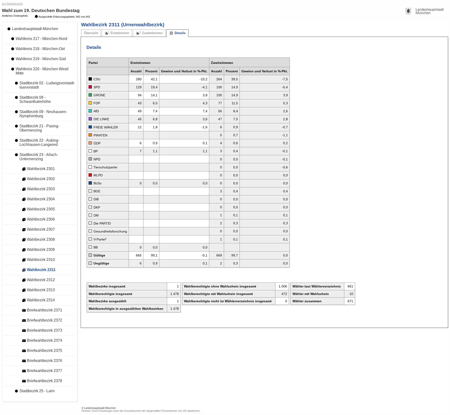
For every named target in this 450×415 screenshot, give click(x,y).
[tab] (91, 33)
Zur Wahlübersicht (12, 3)
